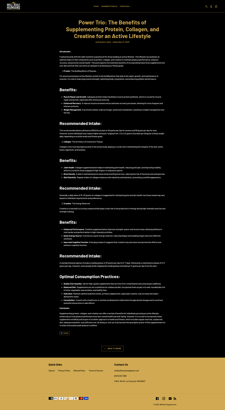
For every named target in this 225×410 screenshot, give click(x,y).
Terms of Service (96, 370)
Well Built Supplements (168, 405)
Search (52, 370)
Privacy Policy (64, 370)
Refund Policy (79, 370)
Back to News (114, 348)
